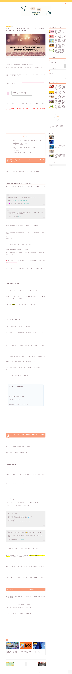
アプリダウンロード (19, 388)
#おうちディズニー (22, 200)
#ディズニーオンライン (15, 200)
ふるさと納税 (58, 62)
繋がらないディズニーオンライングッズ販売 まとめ (21, 152)
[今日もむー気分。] (36, 15)
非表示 (27, 136)
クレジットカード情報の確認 (18, 144)
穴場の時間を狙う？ (16, 150)
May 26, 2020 (26, 203)
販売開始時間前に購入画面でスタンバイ (20, 143)
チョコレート (58, 66)
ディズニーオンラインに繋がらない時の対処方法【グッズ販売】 (24, 147)
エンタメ (57, 73)
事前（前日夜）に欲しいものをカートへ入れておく (22, 142)
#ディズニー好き (29, 200)
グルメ (58, 60)
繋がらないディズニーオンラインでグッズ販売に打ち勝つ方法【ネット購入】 (26, 140)
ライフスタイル (8, 26)
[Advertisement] (25, 122)
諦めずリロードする (16, 148)
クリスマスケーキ (58, 68)
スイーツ (57, 65)
